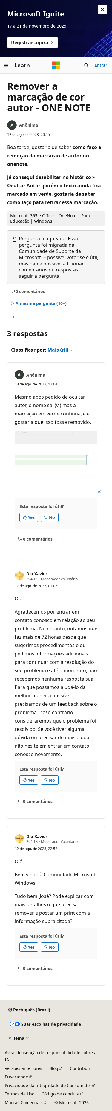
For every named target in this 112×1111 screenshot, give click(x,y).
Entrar (101, 65)
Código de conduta (60, 1094)
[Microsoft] (56, 65)
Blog (53, 1068)
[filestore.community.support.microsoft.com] (58, 491)
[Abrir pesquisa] (86, 65)
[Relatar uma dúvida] (12, 317)
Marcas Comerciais (24, 1102)
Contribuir (80, 1068)
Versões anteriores (23, 1068)
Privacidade (16, 1077)
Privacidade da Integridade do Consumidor (48, 1085)
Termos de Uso (19, 1094)
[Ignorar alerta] (102, 9)
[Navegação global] (6, 65)
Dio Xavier (36, 573)
